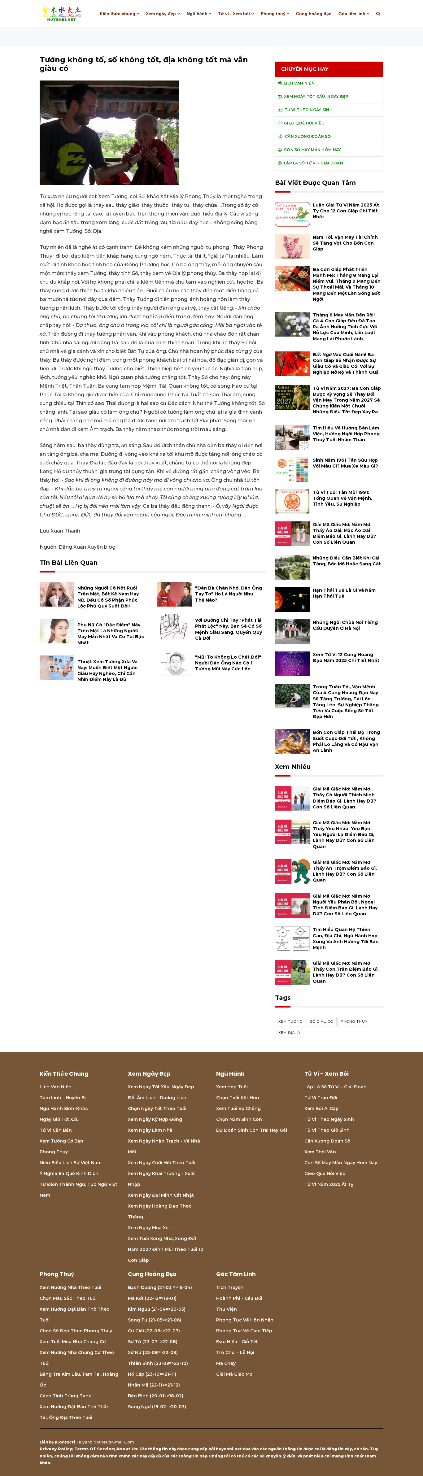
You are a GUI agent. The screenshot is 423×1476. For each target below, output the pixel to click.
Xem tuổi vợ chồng (238, 1108)
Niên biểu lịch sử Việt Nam (71, 1162)
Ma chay (226, 1363)
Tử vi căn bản (56, 1130)
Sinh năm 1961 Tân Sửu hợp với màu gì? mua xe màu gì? (345, 463)
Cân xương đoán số (327, 1141)
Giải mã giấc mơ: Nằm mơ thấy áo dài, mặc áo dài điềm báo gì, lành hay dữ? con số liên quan (344, 533)
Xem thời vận (320, 1152)
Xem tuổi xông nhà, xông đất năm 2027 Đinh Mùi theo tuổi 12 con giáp (165, 1249)
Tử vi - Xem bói (234, 13)
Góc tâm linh (351, 13)
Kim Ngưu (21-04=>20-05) (156, 1309)
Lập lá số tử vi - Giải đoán (335, 1087)
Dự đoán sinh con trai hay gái (251, 1130)
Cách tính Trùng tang (66, 1396)
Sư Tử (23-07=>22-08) (152, 1341)
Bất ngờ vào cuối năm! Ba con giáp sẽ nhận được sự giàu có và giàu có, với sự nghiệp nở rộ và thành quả (346, 363)
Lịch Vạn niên (56, 1087)
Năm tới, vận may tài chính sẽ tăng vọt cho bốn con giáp (345, 243)
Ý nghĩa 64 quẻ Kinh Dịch (69, 1173)
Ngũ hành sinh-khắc (64, 1108)
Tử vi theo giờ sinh (327, 1130)
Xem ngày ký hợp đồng (155, 1119)
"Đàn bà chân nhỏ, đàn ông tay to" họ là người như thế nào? (228, 594)
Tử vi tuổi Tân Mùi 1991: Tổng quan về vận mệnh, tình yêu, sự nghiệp (342, 498)
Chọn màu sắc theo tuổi (68, 1298)
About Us (126, 1448)
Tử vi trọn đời (320, 1097)
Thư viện (226, 1309)
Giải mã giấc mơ (234, 1374)
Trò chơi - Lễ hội (235, 1352)
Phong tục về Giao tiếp (244, 1331)
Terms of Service (94, 1448)
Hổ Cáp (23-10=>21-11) (152, 1374)
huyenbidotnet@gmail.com (105, 1441)
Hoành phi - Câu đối (239, 1298)
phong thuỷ (354, 1021)
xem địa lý (289, 1032)
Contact (65, 1441)
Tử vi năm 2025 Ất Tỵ (328, 1184)
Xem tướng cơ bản (61, 1141)
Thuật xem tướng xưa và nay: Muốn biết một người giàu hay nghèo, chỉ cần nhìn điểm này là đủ (107, 670)
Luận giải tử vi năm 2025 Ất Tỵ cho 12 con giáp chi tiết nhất (346, 211)
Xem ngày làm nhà (150, 1130)
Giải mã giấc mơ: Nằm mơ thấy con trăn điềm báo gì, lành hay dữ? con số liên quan (346, 972)
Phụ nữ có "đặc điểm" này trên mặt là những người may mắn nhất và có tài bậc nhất (110, 634)
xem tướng (290, 1021)
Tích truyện (230, 1287)
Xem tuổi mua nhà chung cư (73, 1341)
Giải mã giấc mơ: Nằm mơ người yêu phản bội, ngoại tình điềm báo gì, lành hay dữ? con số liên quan (345, 905)
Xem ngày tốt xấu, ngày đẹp (161, 1087)
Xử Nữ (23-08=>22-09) (153, 1352)
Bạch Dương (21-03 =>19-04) (160, 1287)
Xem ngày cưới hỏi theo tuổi (161, 1162)
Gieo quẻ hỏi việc (324, 1173)
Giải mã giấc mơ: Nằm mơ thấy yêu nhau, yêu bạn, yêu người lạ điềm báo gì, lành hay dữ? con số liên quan (344, 834)
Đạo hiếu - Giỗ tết (237, 1341)
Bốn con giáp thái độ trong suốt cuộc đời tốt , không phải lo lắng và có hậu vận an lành (346, 741)
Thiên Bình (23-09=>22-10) (158, 1363)
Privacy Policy (56, 1448)
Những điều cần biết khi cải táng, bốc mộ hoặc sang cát (347, 561)
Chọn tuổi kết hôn (237, 1097)
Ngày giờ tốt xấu (59, 1119)
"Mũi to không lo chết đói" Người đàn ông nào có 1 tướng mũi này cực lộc (228, 663)
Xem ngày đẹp (161, 13)
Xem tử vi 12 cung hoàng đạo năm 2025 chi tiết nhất (346, 657)
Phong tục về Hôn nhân (244, 1320)
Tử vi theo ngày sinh (329, 1119)
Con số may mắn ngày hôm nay (340, 1162)
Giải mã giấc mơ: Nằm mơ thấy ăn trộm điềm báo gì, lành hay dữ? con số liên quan (345, 871)
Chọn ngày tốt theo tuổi (157, 1108)
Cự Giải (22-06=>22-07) (154, 1331)
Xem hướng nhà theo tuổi (70, 1287)
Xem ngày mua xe (148, 1227)
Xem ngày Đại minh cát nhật (161, 1195)
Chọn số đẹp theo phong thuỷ (76, 1331)
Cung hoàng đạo (314, 13)
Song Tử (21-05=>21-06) (154, 1320)
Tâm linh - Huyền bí (63, 1097)
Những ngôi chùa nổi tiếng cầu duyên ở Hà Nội (345, 625)
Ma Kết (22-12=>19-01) (152, 1298)
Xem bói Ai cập (321, 1108)
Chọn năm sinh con (239, 1119)
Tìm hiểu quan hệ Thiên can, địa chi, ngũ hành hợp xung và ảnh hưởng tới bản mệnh (346, 938)
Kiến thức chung (117, 13)
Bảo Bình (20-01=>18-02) (155, 1396)
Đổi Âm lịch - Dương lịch (157, 1097)
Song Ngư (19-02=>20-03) (157, 1406)
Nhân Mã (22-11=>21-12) (154, 1385)
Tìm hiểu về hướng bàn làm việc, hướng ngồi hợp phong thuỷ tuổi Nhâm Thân (346, 433)
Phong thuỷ (273, 13)
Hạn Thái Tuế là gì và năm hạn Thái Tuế (344, 593)
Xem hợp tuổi (232, 1087)
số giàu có (321, 1021)
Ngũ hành (197, 13)
